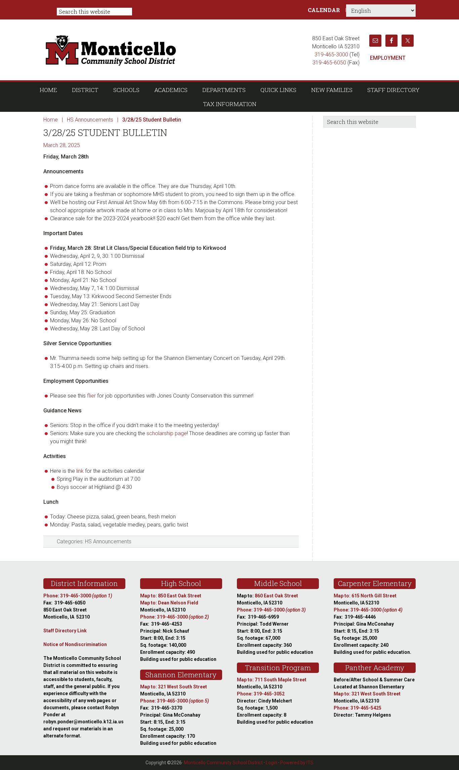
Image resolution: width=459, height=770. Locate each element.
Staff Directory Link (65, 630)
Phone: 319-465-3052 (261, 693)
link (80, 471)
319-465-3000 (331, 54)
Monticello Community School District (174, 49)
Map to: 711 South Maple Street (271, 679)
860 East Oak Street (276, 595)
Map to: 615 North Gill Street (365, 595)
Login (271, 762)
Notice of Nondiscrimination (75, 644)
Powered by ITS (297, 762)
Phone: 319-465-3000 (77, 595)
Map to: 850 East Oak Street (170, 595)
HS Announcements (108, 541)
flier (91, 396)
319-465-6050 (329, 62)
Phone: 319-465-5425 (357, 708)
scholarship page (167, 433)
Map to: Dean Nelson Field (169, 602)
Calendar (324, 9)
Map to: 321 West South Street (173, 686)
